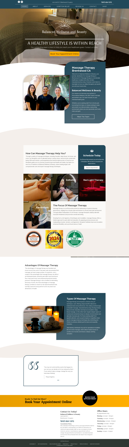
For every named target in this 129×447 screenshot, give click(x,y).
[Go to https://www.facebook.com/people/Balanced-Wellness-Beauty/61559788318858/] (19, 2)
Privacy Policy (74, 439)
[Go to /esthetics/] (64, 187)
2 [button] (59, 376)
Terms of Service (84, 439)
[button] (64, 54)
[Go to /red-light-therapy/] (92, 187)
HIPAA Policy (66, 439)
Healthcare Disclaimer (55, 439)
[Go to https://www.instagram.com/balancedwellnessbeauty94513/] (22, 2)
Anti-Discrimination (42, 439)
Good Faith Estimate (95, 439)
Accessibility (32, 439)
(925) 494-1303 (106, 2)
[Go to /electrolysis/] (37, 215)
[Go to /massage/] (37, 187)
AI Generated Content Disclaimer (65, 441)
